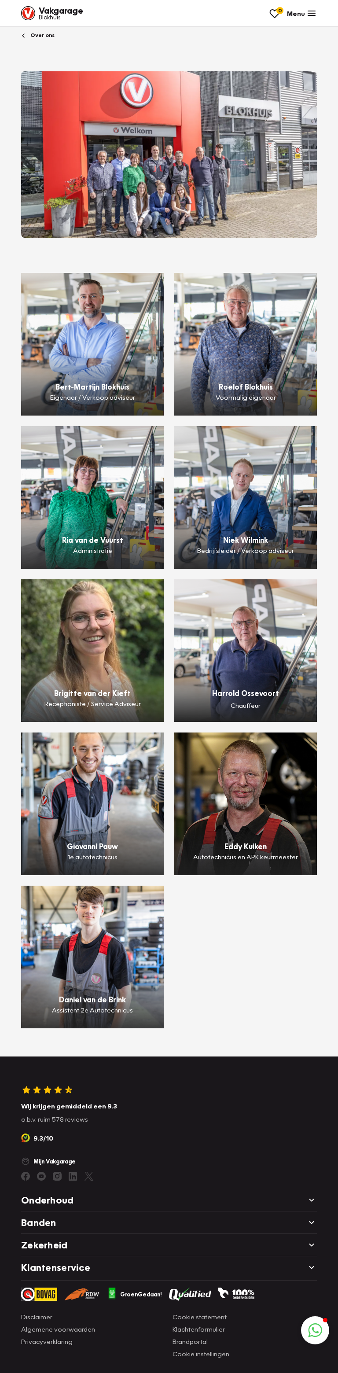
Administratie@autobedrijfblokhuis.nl (92, 561)
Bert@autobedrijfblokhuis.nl (92, 408)
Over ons (42, 35)
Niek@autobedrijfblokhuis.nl (246, 561)
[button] (315, 1330)
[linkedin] (73, 1176)
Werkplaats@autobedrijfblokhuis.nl (92, 1020)
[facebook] (25, 1176)
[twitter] (88, 1176)
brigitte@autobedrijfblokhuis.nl (92, 714)
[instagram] (57, 1176)
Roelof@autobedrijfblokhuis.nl (245, 408)
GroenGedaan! (141, 1294)
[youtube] (41, 1176)
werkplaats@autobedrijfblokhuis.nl (92, 867)
